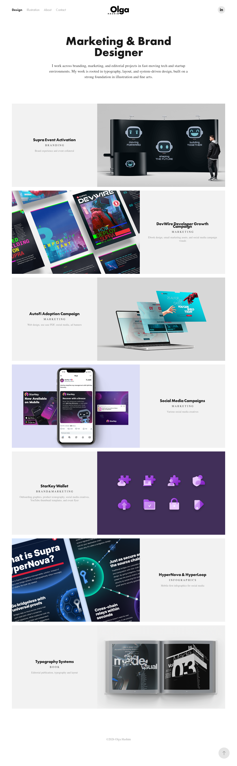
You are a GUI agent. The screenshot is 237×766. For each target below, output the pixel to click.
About (47, 10)
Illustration (33, 10)
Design (17, 10)
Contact (61, 10)
